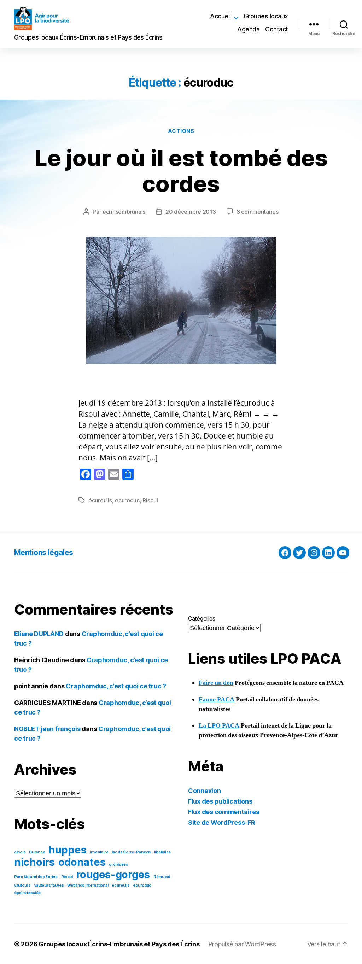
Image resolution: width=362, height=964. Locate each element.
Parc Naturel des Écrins (36, 877)
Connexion (204, 790)
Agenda (248, 29)
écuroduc (127, 500)
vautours (22, 885)
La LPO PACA (219, 726)
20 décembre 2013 (190, 211)
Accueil (220, 16)
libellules (162, 852)
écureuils (100, 500)
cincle (19, 852)
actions (181, 131)
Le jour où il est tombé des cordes (181, 170)
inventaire (99, 852)
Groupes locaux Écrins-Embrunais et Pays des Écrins (119, 944)
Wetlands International (87, 885)
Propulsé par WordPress (242, 944)
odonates (82, 862)
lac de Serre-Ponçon (131, 852)
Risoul (150, 500)
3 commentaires (258, 211)
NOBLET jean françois (47, 729)
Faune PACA (216, 699)
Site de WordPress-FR (221, 822)
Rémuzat (161, 877)
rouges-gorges (113, 874)
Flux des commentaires (223, 812)
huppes (67, 850)
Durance (37, 852)
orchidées (118, 864)
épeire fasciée (27, 892)
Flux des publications (220, 801)
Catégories (201, 618)
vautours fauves (49, 885)
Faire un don (216, 683)
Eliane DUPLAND (39, 633)
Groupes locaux (266, 16)
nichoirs (34, 862)
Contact (276, 29)
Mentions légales (43, 552)
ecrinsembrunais (124, 211)
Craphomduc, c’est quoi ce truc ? (116, 686)
